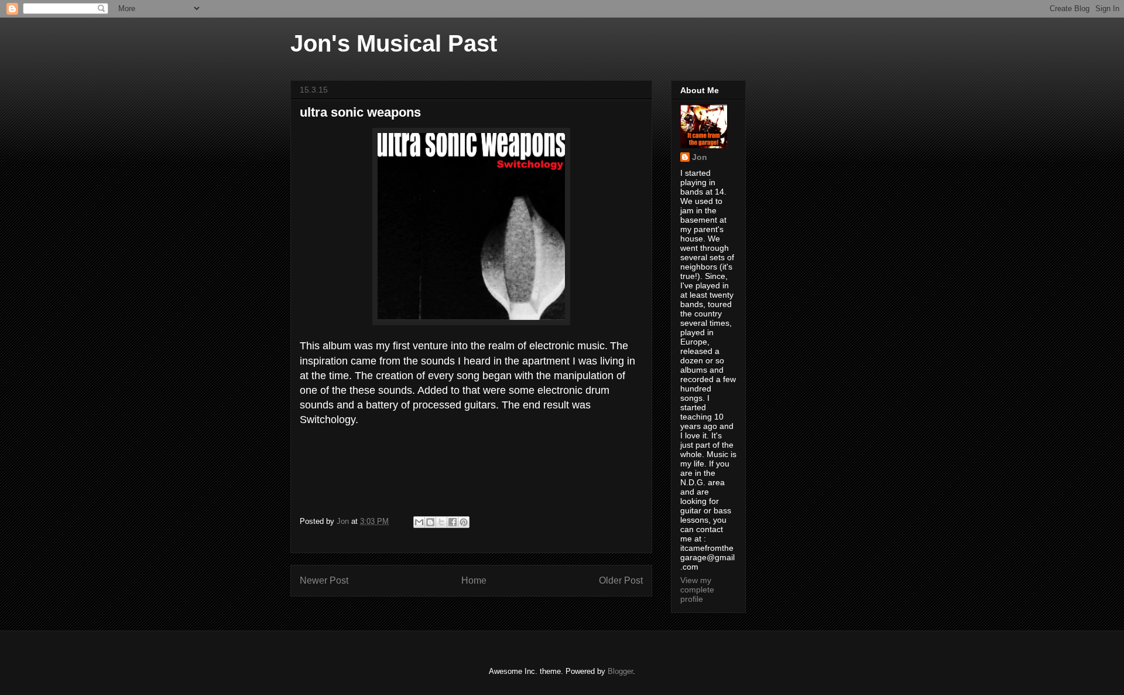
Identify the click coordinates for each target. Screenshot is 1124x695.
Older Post (621, 580)
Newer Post (324, 580)
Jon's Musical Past (393, 43)
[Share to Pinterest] (464, 522)
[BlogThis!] (430, 522)
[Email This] (419, 522)
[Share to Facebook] (452, 522)
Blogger (620, 671)
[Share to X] (441, 522)
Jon (699, 157)
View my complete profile (697, 589)
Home (473, 580)
